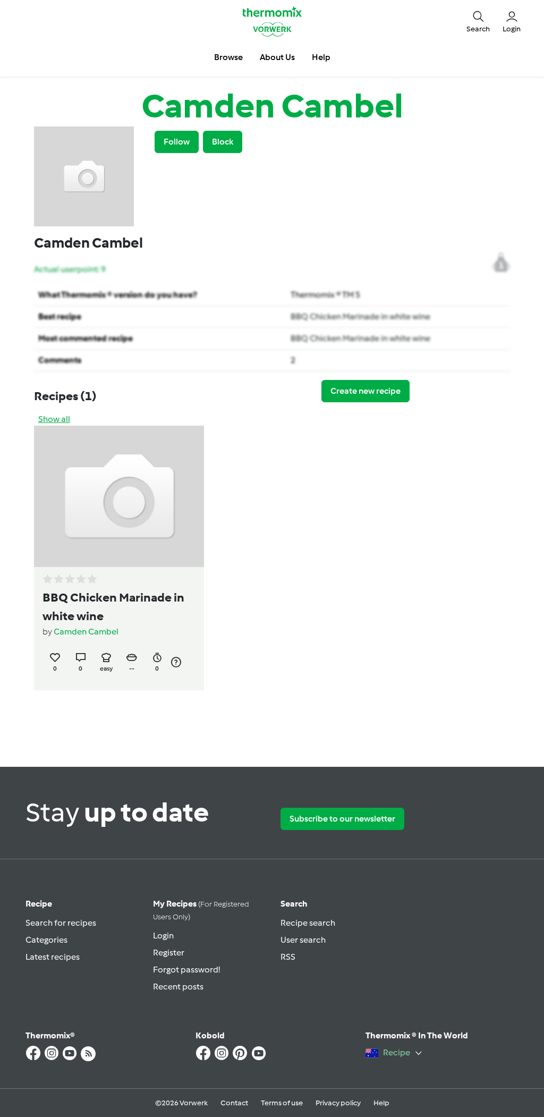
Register (168, 952)
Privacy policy (338, 1102)
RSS (287, 957)
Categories (46, 940)
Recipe (39, 904)
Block (222, 142)
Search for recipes (61, 923)
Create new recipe (365, 391)
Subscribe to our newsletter (342, 819)
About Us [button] (277, 57)
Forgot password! (186, 969)
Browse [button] (228, 57)
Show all (54, 419)
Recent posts (178, 986)
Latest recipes (53, 957)
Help (381, 1102)
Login (163, 935)
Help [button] (321, 57)
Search (294, 904)
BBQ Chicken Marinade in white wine (360, 316)
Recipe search (307, 923)
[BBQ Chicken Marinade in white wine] (119, 496)
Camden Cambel (86, 632)
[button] (478, 21)
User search (303, 940)
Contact (234, 1102)
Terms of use (282, 1102)
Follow (177, 142)
